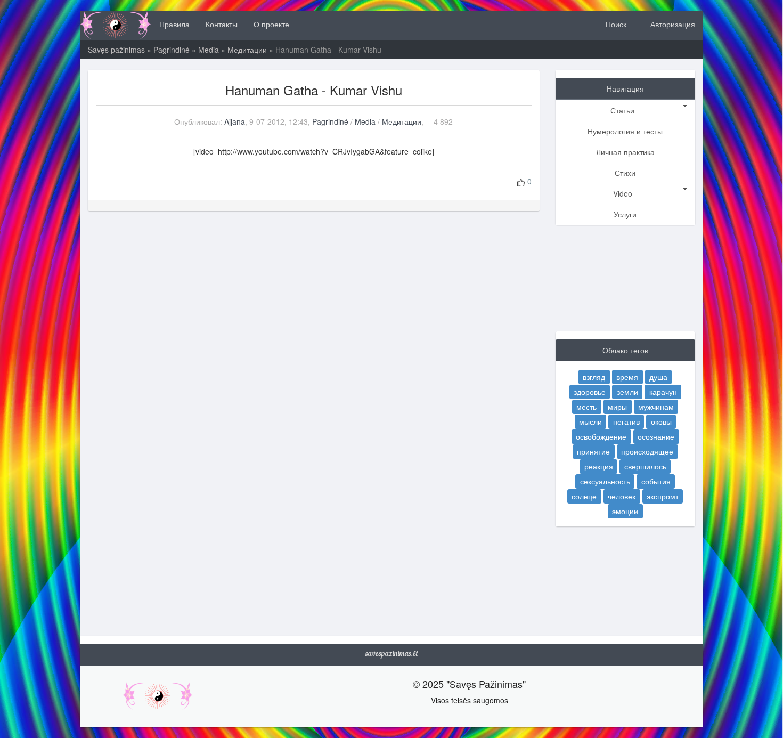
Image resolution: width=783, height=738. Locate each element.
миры (617, 406)
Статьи (622, 110)
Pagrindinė (171, 49)
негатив (626, 421)
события (656, 481)
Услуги (625, 214)
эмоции (625, 511)
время (627, 376)
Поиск (614, 24)
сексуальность (605, 481)
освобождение (601, 436)
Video (622, 193)
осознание (656, 436)
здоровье (590, 391)
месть (586, 406)
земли (627, 391)
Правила (174, 24)
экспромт (663, 496)
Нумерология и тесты (625, 131)
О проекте (271, 24)
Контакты (222, 24)
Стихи (625, 172)
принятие (593, 451)
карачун (663, 391)
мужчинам (656, 406)
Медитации (247, 49)
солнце (584, 496)
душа (658, 376)
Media (208, 49)
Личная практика (625, 152)
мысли (590, 421)
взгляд (594, 376)
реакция (598, 466)
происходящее (647, 451)
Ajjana (234, 121)
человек (621, 496)
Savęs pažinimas (116, 49)
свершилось (645, 466)
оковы (661, 421)
